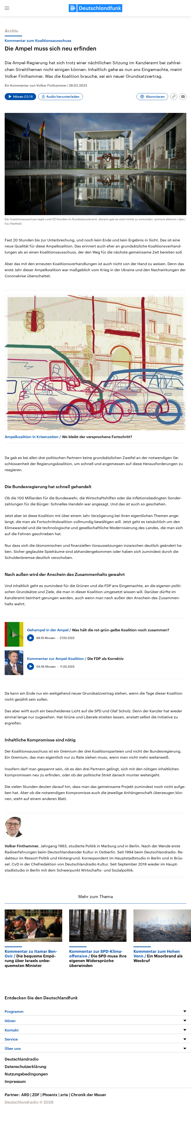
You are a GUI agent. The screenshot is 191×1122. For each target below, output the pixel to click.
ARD (26, 1094)
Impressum (15, 1081)
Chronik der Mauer (88, 1094)
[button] (7, 8)
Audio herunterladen (62, 96)
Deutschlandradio (21, 1059)
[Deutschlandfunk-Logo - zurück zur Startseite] (95, 8)
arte (65, 1094)
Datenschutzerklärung (25, 1066)
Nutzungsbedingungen (26, 1073)
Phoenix (50, 1094)
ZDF (36, 1094)
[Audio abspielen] (30, 637)
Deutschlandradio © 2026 (29, 1102)
